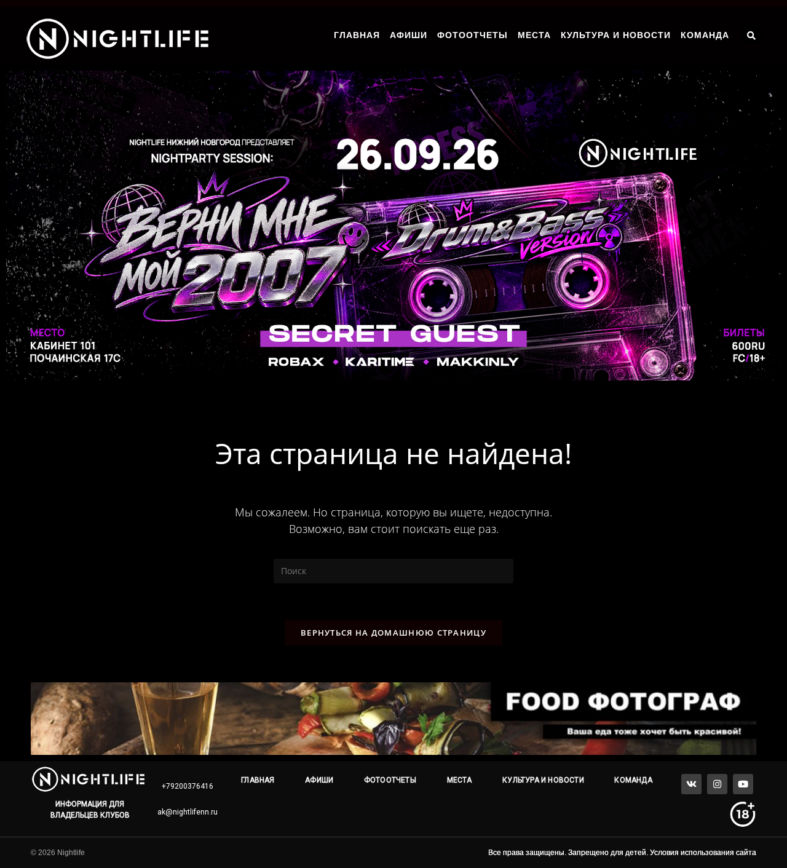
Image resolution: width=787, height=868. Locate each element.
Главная (357, 35)
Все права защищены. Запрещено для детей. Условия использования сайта (622, 852)
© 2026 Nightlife (58, 852)
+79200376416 (187, 786)
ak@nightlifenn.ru (187, 812)
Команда (705, 35)
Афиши (408, 35)
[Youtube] (743, 784)
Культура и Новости (616, 35)
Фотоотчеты (472, 35)
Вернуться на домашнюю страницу (393, 632)
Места (534, 35)
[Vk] (691, 784)
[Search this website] (393, 570)
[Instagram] (717, 784)
